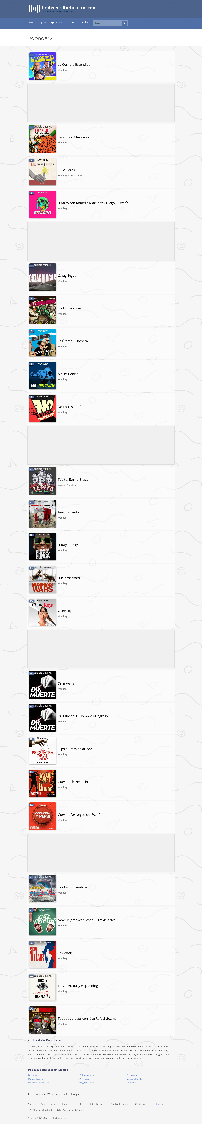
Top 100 (43, 22)
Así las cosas (132, 1075)
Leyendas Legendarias (38, 1082)
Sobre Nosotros (98, 1104)
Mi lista (58, 22)
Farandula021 (133, 1082)
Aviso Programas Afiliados (70, 1110)
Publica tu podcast (120, 1104)
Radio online (68, 1104)
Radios (85, 22)
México (160, 1104)
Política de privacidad (41, 1110)
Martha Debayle (35, 1078)
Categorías (72, 22)
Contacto (140, 1104)
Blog (82, 1104)
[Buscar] (124, 23)
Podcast (31, 1104)
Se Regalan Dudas (85, 1082)
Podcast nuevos (49, 1104)
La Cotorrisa (83, 1078)
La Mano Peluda (134, 1078)
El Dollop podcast (85, 1075)
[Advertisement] (101, 103)
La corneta (33, 1075)
